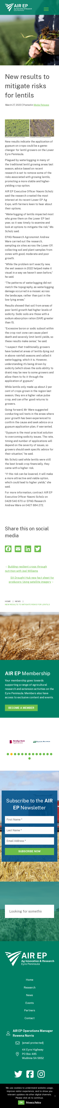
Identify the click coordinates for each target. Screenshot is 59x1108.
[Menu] (46, 9)
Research (29, 987)
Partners (29, 1010)
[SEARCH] (50, 911)
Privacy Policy (33, 1102)
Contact (30, 1018)
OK (21, 1102)
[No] (55, 1096)
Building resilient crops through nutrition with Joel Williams (26, 569)
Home (29, 979)
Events (29, 1003)
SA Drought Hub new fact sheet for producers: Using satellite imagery (31, 580)
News (29, 995)
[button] (8, 754)
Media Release (41, 105)
